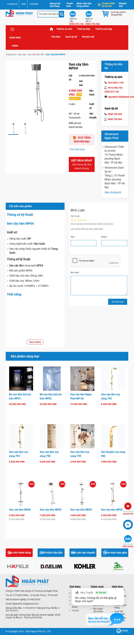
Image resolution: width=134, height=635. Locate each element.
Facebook (12, 4)
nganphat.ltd (128, 513)
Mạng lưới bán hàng (55, 4)
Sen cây (22, 54)
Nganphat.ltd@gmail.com (25, 603)
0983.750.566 (128, 545)
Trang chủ (51, 29)
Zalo (23, 4)
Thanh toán (69, 4)
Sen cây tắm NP (36, 54)
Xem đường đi (113, 192)
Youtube (34, 4)
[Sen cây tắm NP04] (13, 129)
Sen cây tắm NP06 (20, 509)
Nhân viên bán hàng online (84, 4)
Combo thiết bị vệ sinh (108, 4)
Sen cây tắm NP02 (112, 509)
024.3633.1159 (116, 82)
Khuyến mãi (123, 4)
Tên (73, 237)
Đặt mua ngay (81, 164)
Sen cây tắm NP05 (50, 509)
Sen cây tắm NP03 (81, 509)
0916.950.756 (115, 87)
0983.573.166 (112, 91)
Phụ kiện (55, 36)
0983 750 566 (115, 114)
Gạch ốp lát (71, 36)
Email (104, 237)
